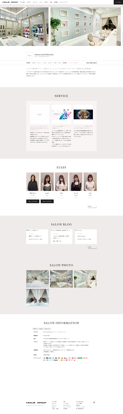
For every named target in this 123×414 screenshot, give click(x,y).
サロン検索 (22, 2)
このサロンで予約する (73, 62)
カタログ (29, 2)
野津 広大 (33, 193)
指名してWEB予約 (33, 201)
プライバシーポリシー (81, 407)
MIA (61, 193)
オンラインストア (63, 2)
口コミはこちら (66, 405)
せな (90, 193)
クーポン (45, 62)
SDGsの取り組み (79, 401)
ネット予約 (118, 2)
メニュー (39, 62)
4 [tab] (64, 47)
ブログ (55, 62)
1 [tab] (58, 47)
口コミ (59, 62)
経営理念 (78, 405)
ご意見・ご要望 (55, 408)
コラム (40, 2)
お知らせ (46, 2)
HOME (27, 6)
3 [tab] (62, 47)
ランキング (35, 2)
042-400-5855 (91, 63)
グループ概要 (79, 403)
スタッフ (50, 62)
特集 (51, 2)
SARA (47, 193)
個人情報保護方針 (80, 408)
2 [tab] (60, 47)
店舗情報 (28, 62)
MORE (89, 206)
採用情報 (56, 2)
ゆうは (76, 193)
